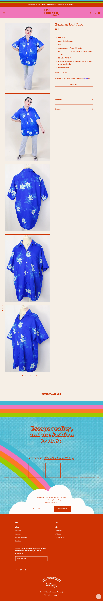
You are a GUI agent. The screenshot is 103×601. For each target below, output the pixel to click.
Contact (18, 534)
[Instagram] (21, 569)
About (17, 527)
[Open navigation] (4, 12)
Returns (58, 109)
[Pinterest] (66, 72)
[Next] (36, 375)
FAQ (57, 527)
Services (18, 541)
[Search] (90, 13)
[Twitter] (63, 72)
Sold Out (74, 84)
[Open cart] (99, 12)
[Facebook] (60, 72)
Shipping (58, 99)
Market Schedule (21, 537)
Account (18, 530)
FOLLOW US (51, 458)
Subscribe (62, 509)
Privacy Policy (60, 537)
